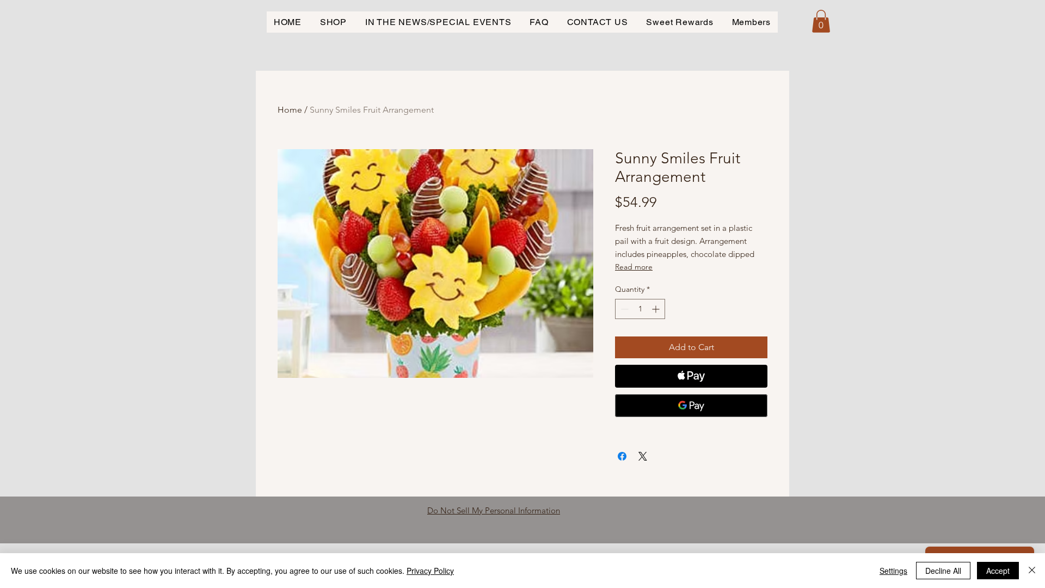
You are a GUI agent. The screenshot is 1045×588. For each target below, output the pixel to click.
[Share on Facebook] (622, 456)
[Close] (1031, 570)
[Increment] (656, 308)
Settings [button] (893, 570)
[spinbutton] (640, 308)
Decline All (943, 570)
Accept (998, 570)
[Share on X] (642, 456)
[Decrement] (623, 308)
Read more (634, 267)
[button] (821, 21)
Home (290, 110)
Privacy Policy (430, 570)
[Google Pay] (691, 405)
